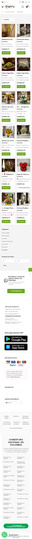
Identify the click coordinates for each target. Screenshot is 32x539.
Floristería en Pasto (9, 480)
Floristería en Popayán (21, 489)
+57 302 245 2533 (15, 309)
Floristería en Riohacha (7, 503)
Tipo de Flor (4, 247)
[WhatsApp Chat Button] (4, 534)
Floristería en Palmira (21, 508)
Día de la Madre (5, 233)
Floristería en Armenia (21, 485)
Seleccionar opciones (24, 187)
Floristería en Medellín (21, 457)
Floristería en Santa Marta (9, 476)
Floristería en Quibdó (21, 503)
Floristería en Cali (9, 462)
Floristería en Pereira (7, 466)
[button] (3, 6)
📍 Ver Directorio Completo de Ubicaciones (16, 526)
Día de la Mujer (5, 235)
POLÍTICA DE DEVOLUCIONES (7, 423)
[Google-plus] (15, 391)
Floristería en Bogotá (7, 457)
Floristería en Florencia (7, 499)
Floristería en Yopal (22, 498)
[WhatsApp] (29, 2)
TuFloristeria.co (15, 377)
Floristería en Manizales (21, 466)
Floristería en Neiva (9, 489)
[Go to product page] (8, 30)
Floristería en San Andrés (9, 508)
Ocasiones (4, 238)
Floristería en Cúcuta (7, 471)
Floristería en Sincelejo (7, 494)
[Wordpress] (19, 391)
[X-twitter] (10, 391)
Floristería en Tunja (22, 494)
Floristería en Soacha (21, 512)
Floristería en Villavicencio (21, 476)
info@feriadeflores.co (13, 314)
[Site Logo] (10, 7)
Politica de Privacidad (16, 428)
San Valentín (5, 244)
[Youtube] (23, 2)
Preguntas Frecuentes (25, 417)
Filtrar (4, 265)
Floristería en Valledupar (7, 485)
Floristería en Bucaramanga (21, 462)
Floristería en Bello (9, 512)
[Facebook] (20, 2)
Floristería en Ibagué (21, 471)
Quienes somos (6, 417)
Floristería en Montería (21, 480)
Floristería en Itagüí (22, 517)
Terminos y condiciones (25, 423)
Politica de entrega (16, 423)
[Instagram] (26, 2)
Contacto (16, 416)
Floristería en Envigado (7, 517)
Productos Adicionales (7, 241)
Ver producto (6, 52)
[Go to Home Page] (2, 12)
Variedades (4, 250)
